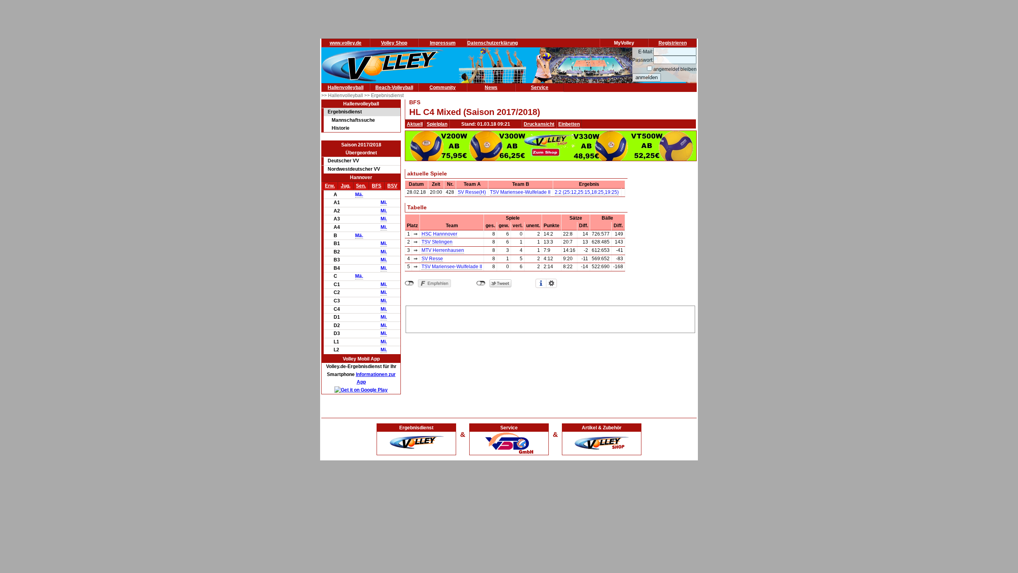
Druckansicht (539, 124)
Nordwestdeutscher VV (354, 169)
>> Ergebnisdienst (384, 95)
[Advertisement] (550, 318)
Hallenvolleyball (345, 87)
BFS (376, 186)
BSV (392, 186)
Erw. (330, 186)
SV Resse (432, 258)
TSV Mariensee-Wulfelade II (520, 192)
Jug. (345, 186)
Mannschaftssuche (353, 120)
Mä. (359, 194)
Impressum (443, 43)
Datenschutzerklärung (492, 43)
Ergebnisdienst (345, 112)
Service (539, 87)
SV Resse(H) (472, 192)
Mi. (384, 202)
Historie (341, 128)
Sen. (361, 186)
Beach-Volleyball (394, 87)
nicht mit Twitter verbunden (481, 283)
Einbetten (569, 124)
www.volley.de (345, 43)
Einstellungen (551, 283)
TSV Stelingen (437, 242)
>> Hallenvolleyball (342, 95)
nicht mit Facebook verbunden (409, 283)
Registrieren (673, 43)
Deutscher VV (343, 161)
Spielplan (437, 124)
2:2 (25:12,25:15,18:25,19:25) (587, 192)
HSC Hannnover (439, 234)
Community (442, 87)
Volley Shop (394, 43)
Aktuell (415, 124)
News (491, 87)
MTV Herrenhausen (443, 250)
